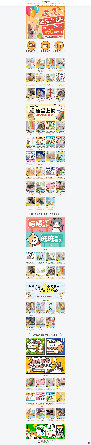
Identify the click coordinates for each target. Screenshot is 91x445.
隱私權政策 (48, 428)
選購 (30, 54)
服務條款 (45, 428)
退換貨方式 (51, 428)
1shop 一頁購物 (46, 432)
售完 (50, 298)
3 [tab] (45, 26)
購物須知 (39, 428)
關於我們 (42, 428)
